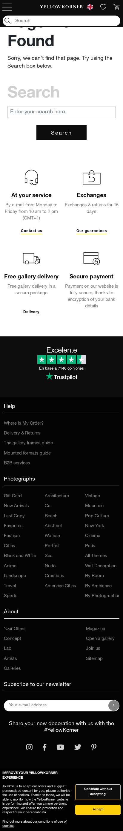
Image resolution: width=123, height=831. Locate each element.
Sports (11, 596)
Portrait (52, 546)
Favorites (13, 526)
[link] (61, 7)
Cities (9, 546)
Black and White (20, 556)
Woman (52, 536)
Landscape (15, 576)
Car (48, 506)
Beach (51, 516)
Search (61, 133)
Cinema (92, 536)
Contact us (31, 231)
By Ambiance (98, 586)
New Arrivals (16, 506)
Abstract (53, 526)
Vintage (92, 496)
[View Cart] (116, 7)
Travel (10, 586)
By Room (94, 576)
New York (94, 526)
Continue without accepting (98, 792)
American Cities (60, 586)
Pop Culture (97, 516)
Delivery (31, 312)
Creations (54, 576)
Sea (49, 556)
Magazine (95, 629)
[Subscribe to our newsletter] (113, 705)
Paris (90, 546)
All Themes (96, 556)
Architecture (57, 496)
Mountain (94, 506)
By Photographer (102, 596)
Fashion (12, 536)
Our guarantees (91, 231)
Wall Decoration (100, 566)
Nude (50, 566)
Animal (10, 566)
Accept (98, 809)
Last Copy (14, 516)
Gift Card (13, 496)
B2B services (17, 463)
